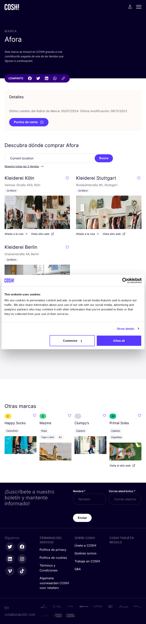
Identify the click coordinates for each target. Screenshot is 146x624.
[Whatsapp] (55, 78)
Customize (70, 340)
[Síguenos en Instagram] (22, 558)
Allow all (119, 340)
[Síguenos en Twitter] (9, 546)
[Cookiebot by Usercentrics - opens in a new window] (125, 280)
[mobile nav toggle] (140, 7)
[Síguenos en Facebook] (22, 546)
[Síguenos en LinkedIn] (9, 558)
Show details (125, 328)
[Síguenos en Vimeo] (9, 571)
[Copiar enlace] (63, 78)
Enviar (82, 518)
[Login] (130, 7)
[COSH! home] (12, 7)
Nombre (79, 491)
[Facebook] (30, 78)
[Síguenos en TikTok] (22, 571)
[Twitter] (38, 78)
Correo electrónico (122, 491)
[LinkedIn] (46, 78)
